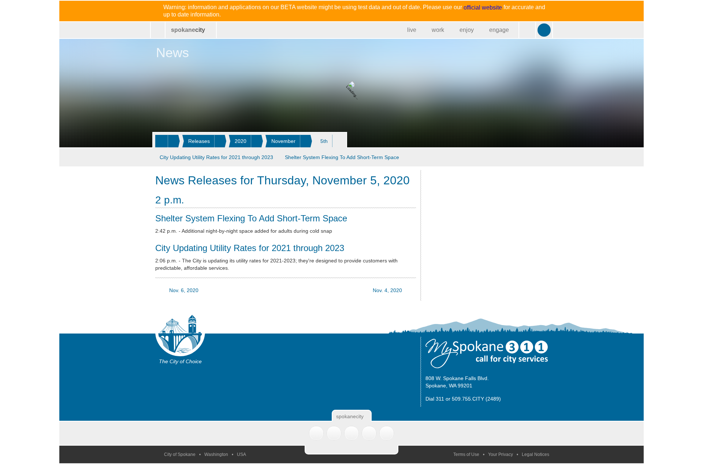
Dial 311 (434, 399)
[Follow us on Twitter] (316, 433)
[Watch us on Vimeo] (369, 433)
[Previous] (526, 157)
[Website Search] (527, 30)
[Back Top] (351, 449)
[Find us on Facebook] (334, 433)
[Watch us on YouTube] (351, 433)
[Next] (541, 157)
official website (483, 8)
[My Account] (544, 30)
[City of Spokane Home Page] (158, 30)
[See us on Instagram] (386, 433)
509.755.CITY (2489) (476, 399)
